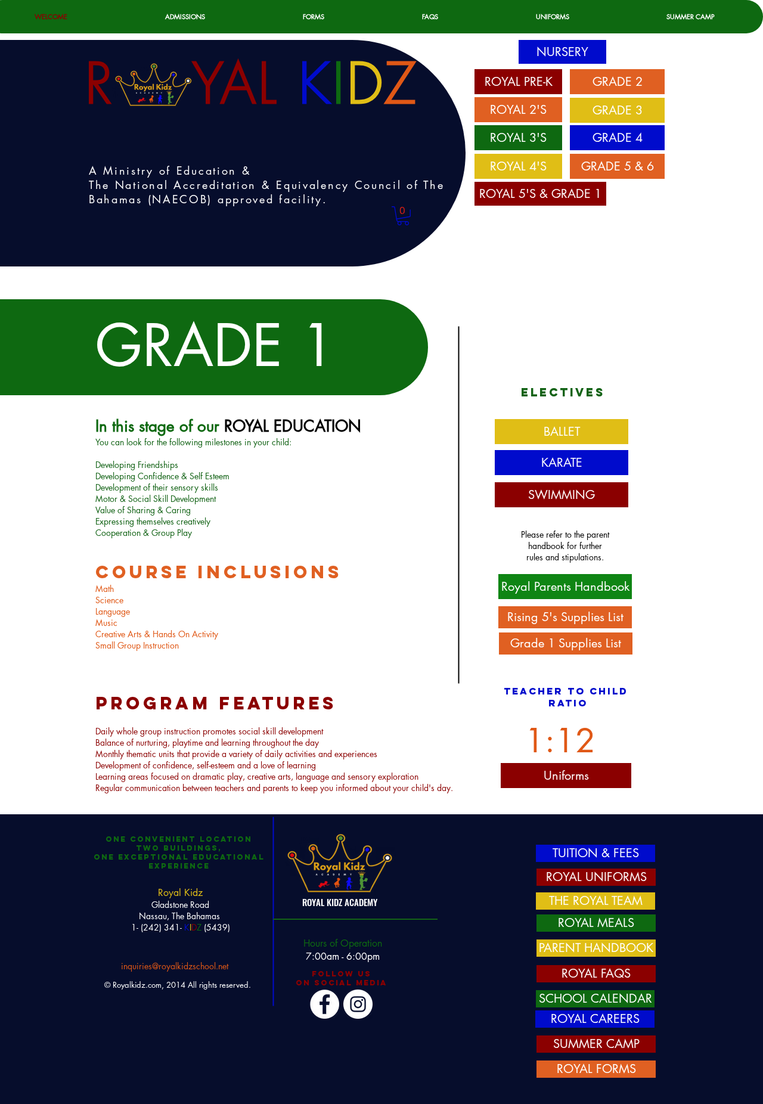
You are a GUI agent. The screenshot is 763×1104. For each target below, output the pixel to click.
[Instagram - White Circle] (358, 1004)
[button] (403, 215)
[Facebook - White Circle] (324, 1004)
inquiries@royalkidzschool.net (174, 966)
